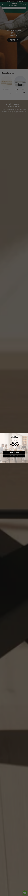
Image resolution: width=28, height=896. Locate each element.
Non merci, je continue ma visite (14, 459)
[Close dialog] (27, 433)
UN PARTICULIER (14, 452)
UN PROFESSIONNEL (14, 456)
